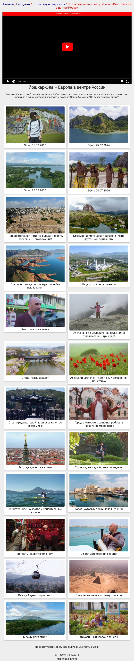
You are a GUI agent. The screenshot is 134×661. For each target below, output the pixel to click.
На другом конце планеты (99, 284)
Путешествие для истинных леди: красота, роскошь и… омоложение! (35, 237)
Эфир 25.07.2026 (99, 145)
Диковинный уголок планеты (99, 637)
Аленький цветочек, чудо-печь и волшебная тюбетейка (98, 379)
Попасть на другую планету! (35, 553)
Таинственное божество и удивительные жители (35, 510)
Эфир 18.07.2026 (35, 190)
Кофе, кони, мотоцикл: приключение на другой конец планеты (98, 237)
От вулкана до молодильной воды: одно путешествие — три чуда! (99, 334)
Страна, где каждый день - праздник (99, 467)
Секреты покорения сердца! (99, 553)
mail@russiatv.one (67, 658)
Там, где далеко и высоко (35, 467)
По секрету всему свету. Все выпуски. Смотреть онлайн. (67, 646)
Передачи (23, 4)
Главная (8, 4)
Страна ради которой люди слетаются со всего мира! (35, 424)
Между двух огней (35, 637)
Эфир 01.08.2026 (35, 145)
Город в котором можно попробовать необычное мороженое (99, 424)
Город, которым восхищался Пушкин (99, 509)
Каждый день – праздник (35, 595)
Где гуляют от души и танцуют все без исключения (35, 286)
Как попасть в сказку (35, 329)
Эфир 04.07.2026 (99, 190)
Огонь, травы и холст (35, 377)
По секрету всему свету (48, 4)
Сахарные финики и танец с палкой (99, 595)
